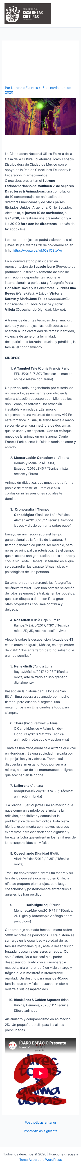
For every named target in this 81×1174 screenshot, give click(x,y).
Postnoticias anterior (40, 1122)
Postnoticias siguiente (40, 1131)
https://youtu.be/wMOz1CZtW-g (37, 250)
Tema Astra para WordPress (40, 1160)
